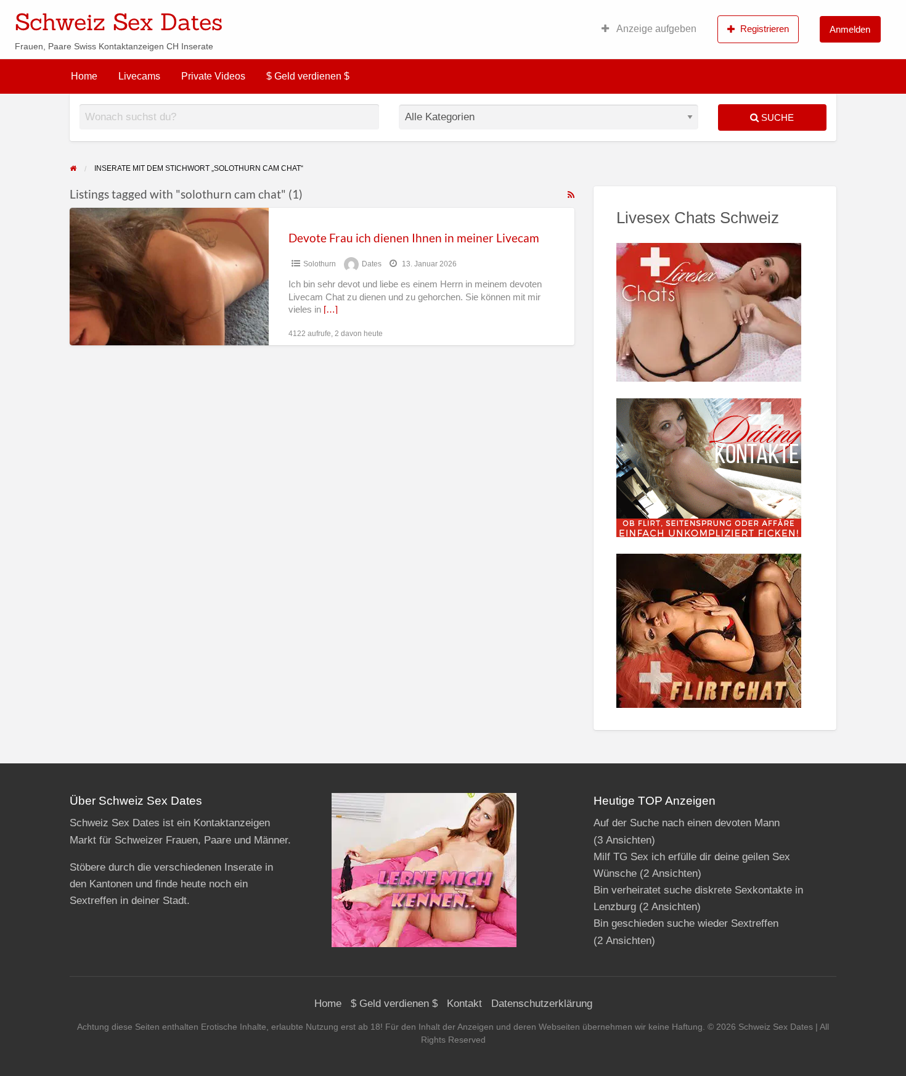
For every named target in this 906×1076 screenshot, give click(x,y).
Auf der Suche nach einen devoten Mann (687, 823)
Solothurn (319, 264)
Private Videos (213, 76)
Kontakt (464, 1003)
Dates (372, 264)
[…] (331, 309)
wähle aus (533, 18)
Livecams (139, 76)
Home (84, 76)
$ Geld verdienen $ (307, 76)
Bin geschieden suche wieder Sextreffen (686, 923)
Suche (776, 117)
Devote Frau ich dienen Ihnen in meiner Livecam (413, 238)
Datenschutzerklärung (541, 1003)
